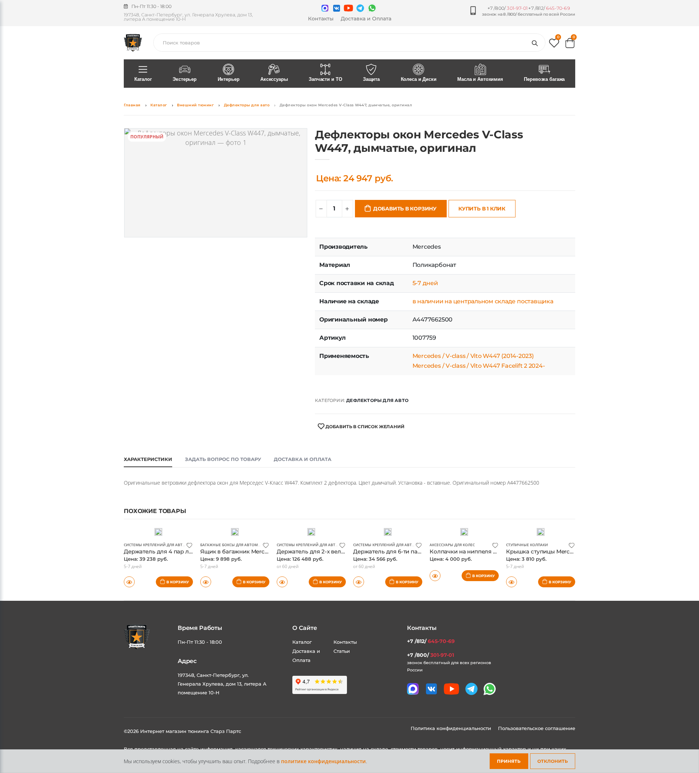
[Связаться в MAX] (324, 8)
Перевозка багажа (544, 79)
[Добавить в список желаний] (189, 545)
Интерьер (229, 79)
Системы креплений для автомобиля (162, 544)
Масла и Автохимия (480, 79)
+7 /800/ (507, 8)
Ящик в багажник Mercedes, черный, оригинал (265, 551)
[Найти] (536, 42)
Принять (509, 761)
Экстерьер (185, 79)
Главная (132, 105)
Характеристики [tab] (148, 459)
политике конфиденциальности (323, 761)
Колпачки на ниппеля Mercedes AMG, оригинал (497, 551)
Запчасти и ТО (325, 79)
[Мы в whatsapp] (372, 8)
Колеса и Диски (419, 79)
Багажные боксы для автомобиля (235, 544)
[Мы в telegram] (360, 8)
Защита (371, 79)
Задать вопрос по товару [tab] (223, 459)
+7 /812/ (549, 8)
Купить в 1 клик (481, 208)
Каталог (143, 79)
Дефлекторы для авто (247, 105)
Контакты (320, 18)
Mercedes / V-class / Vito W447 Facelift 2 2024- (478, 365)
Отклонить (552, 761)
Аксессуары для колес (452, 544)
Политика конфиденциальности (452, 728)
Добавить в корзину (405, 208)
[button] (554, 44)
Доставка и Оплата (366, 18)
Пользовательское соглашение (536, 728)
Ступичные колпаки (527, 544)
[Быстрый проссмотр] (129, 581)
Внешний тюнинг (195, 105)
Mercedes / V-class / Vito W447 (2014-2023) (473, 355)
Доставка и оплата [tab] (302, 459)
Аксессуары (274, 79)
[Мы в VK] (336, 8)
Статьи (341, 651)
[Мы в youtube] (348, 8)
